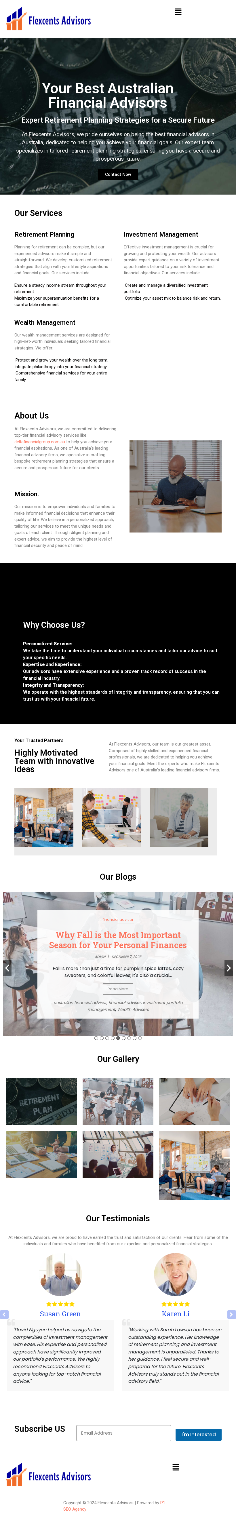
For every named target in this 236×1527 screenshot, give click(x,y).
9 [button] (140, 1038)
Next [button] (228, 968)
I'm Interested (199, 1434)
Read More (118, 989)
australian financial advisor (80, 1002)
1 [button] (96, 1038)
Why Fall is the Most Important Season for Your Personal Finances (118, 939)
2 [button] (102, 1038)
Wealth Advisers (133, 1009)
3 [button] (107, 1038)
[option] (118, 964)
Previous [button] (7, 968)
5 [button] (118, 1038)
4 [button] (113, 1038)
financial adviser (118, 919)
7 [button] (129, 1038)
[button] (178, 11)
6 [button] (123, 1038)
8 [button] (134, 1038)
